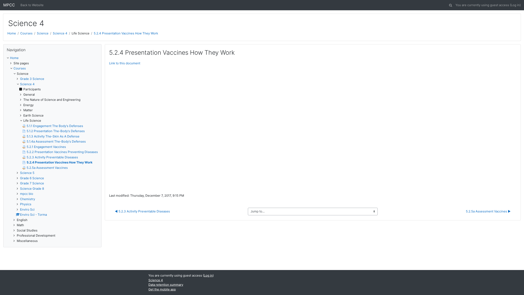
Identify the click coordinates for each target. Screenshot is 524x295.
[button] (450, 4)
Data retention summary (165, 285)
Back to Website (32, 5)
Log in (515, 5)
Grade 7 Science (32, 183)
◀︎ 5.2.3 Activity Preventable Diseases (142, 211)
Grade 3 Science (32, 79)
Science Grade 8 (32, 189)
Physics (25, 204)
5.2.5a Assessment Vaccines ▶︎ (488, 211)
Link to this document (124, 63)
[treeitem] (52, 58)
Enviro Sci (27, 209)
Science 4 (60, 33)
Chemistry (27, 199)
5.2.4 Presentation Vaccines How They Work (126, 33)
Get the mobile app (162, 289)
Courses (26, 33)
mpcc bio (26, 194)
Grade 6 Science (32, 178)
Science (43, 33)
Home (11, 33)
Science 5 (27, 173)
